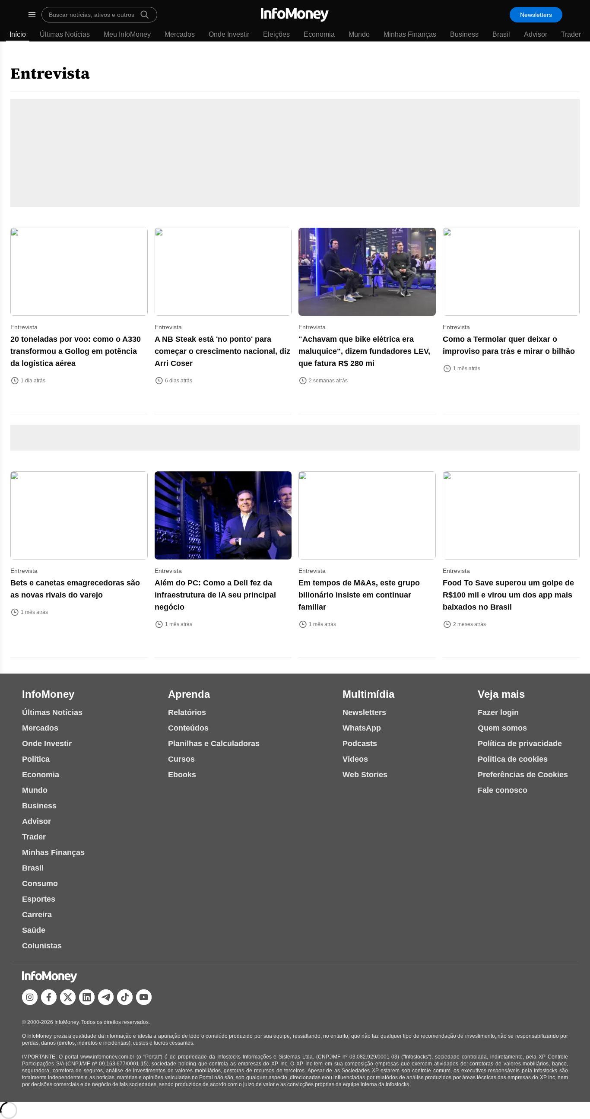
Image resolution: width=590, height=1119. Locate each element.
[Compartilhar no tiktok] (125, 997)
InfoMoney (48, 694)
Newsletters (536, 14)
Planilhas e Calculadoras (214, 743)
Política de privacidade (520, 743)
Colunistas (42, 945)
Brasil (501, 34)
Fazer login (498, 712)
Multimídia (368, 694)
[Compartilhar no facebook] (49, 997)
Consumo (40, 883)
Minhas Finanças (410, 34)
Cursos (181, 759)
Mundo (359, 34)
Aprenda (189, 694)
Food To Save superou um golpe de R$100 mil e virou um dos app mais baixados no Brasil (508, 595)
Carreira (37, 914)
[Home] (295, 15)
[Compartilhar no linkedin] (87, 997)
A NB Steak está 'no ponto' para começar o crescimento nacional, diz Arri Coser (222, 351)
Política (36, 759)
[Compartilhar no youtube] (144, 997)
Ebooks (182, 774)
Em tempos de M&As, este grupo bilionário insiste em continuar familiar (359, 595)
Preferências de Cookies (523, 774)
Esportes (38, 899)
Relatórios (187, 712)
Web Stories (365, 774)
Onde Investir (229, 34)
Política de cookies (513, 759)
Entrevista (50, 73)
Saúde (33, 930)
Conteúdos (188, 728)
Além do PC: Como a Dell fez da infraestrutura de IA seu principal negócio (215, 595)
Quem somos (502, 728)
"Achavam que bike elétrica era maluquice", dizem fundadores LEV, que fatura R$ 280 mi (364, 351)
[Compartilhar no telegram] (106, 997)
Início (18, 34)
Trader (571, 34)
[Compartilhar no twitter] (68, 997)
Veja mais (501, 694)
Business (464, 34)
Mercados (180, 34)
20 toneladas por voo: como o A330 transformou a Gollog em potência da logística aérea (75, 351)
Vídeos (355, 759)
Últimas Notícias (65, 34)
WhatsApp (362, 728)
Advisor (535, 34)
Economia (319, 34)
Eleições (276, 34)
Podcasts (360, 743)
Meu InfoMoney (127, 34)
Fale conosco (502, 790)
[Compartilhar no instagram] (30, 997)
